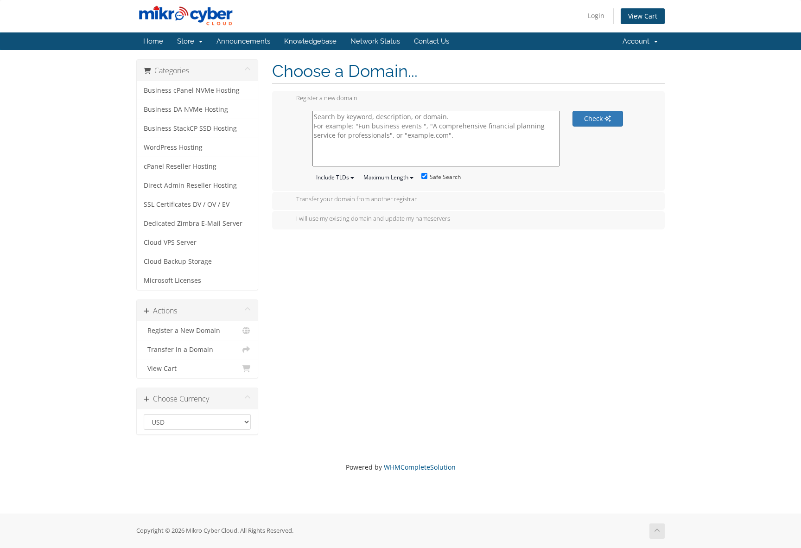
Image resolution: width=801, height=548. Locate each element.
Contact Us (431, 41)
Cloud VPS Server (170, 242)
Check (594, 118)
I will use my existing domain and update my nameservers (373, 218)
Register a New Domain (182, 330)
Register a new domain (326, 98)
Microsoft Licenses (172, 280)
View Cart (642, 16)
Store (187, 41)
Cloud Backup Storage (178, 261)
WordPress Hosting (173, 147)
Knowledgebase (310, 41)
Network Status (375, 41)
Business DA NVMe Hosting (186, 109)
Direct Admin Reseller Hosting (190, 185)
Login (596, 15)
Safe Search (445, 177)
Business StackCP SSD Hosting (190, 128)
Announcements (243, 41)
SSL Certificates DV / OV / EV (186, 204)
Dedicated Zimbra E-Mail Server (193, 223)
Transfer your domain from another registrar (356, 199)
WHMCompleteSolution (420, 467)
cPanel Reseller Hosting (180, 166)
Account (638, 41)
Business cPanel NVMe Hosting (192, 90)
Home (153, 41)
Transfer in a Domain (178, 349)
